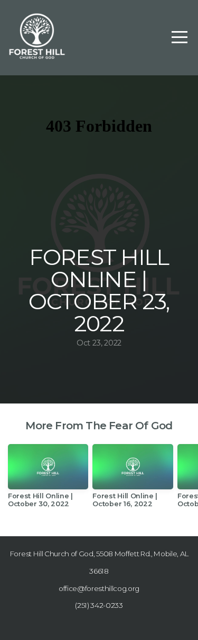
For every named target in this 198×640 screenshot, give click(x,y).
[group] (48, 480)
